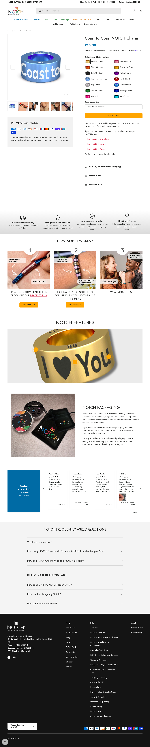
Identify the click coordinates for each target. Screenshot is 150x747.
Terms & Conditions (98, 696)
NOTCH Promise (97, 632)
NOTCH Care (72, 632)
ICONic (98, 19)
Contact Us (70, 652)
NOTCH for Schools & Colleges (104, 655)
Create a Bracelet (21, 19)
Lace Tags (65, 19)
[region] (92, 489)
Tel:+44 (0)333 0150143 (104, 2)
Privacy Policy (136, 632)
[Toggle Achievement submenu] (65, 24)
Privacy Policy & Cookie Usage (103, 692)
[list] (40, 67)
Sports (131, 19)
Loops (46, 19)
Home (9, 31)
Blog (68, 637)
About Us (94, 627)
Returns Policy (96, 687)
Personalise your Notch (82, 19)
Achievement (58, 24)
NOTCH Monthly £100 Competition (99, 644)
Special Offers (72, 656)
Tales (55, 19)
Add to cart (113, 115)
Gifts (107, 19)
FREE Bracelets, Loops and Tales (104, 664)
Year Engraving (92, 101)
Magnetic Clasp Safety (99, 701)
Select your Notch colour (97, 57)
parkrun (69, 666)
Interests (119, 19)
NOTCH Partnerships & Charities (104, 637)
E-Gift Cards (71, 647)
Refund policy (96, 706)
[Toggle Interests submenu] (124, 19)
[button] (141, 10)
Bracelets (35, 19)
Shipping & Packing (98, 677)
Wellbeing (74, 24)
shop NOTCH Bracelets (97, 139)
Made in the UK (96, 682)
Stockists (69, 661)
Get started (29, 305)
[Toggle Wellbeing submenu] (79, 24)
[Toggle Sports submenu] (135, 19)
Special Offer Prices (99, 650)
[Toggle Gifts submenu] (111, 19)
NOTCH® (16, 738)
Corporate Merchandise (100, 716)
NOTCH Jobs (95, 711)
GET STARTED (75, 305)
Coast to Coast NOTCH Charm (24, 31)
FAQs (68, 642)
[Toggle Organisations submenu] (96, 24)
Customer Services (98, 659)
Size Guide (85, 2)
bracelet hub (38, 295)
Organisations (89, 24)
